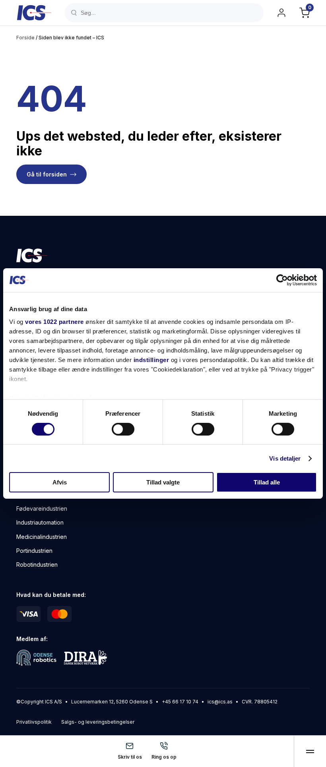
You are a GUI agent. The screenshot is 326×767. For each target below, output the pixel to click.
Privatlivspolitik (34, 722)
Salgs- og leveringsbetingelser (97, 722)
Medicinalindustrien (41, 536)
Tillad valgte (163, 482)
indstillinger (151, 359)
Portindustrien (34, 550)
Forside (25, 38)
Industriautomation (40, 522)
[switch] (123, 429)
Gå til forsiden (47, 174)
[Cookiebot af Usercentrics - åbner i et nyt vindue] (282, 280)
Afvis (59, 482)
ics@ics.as (220, 702)
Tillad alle (267, 482)
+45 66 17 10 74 (180, 702)
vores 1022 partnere (54, 321)
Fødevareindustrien (41, 508)
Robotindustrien (37, 564)
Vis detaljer (285, 458)
